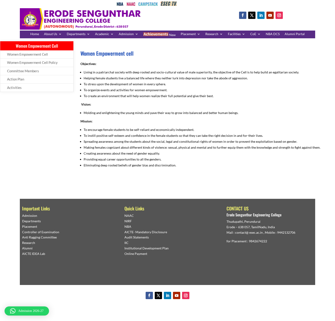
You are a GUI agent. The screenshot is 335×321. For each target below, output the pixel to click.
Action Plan (15, 79)
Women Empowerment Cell (27, 54)
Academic (102, 34)
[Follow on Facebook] (242, 15)
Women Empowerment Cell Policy (32, 62)
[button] (27, 311)
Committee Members (23, 71)
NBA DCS (273, 34)
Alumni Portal (295, 34)
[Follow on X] (251, 15)
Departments (76, 34)
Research (211, 34)
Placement (188, 34)
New (172, 35)
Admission (126, 34)
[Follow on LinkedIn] (261, 15)
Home (34, 34)
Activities (14, 87)
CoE (253, 34)
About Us (50, 34)
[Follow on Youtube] (270, 15)
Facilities (234, 34)
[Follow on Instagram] (279, 15)
